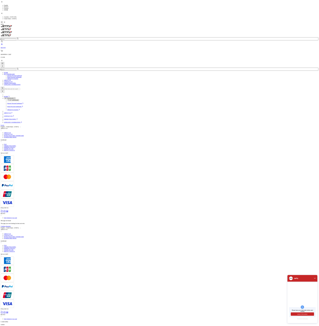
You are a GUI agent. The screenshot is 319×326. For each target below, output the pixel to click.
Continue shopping (6, 226)
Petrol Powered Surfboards (14, 77)
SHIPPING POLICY (9, 147)
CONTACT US (8, 81)
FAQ (5, 144)
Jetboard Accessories (12, 78)
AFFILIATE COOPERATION (12, 84)
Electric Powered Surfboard (14, 75)
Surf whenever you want (10, 218)
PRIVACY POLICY (9, 150)
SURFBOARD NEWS (10, 137)
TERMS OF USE (8, 149)
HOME (6, 72)
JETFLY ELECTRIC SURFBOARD (14, 135)
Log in (2, 125)
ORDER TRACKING (10, 83)
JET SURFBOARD (9, 74)
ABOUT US (7, 80)
